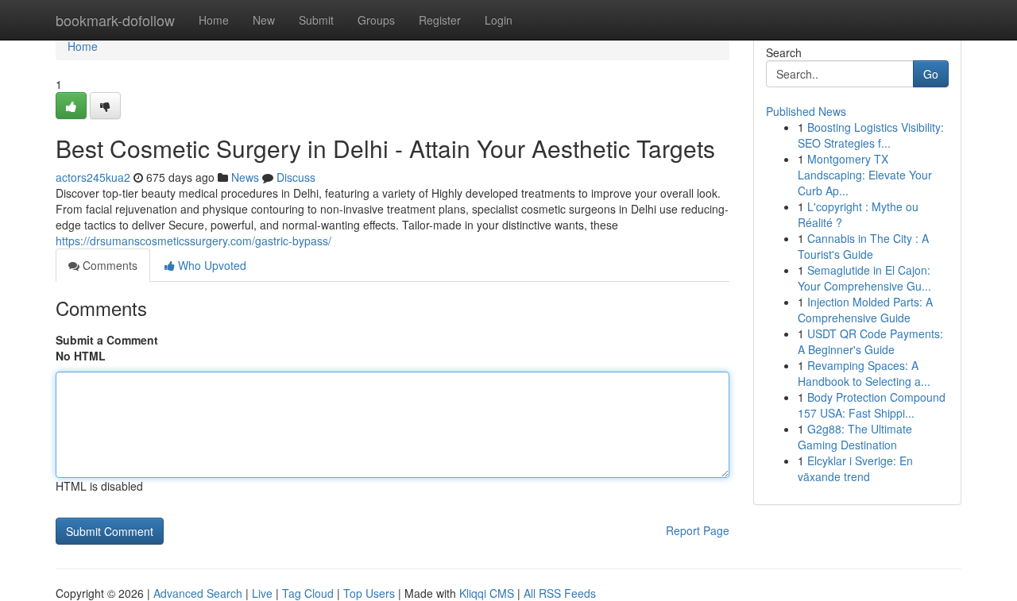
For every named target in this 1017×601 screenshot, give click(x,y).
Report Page (697, 530)
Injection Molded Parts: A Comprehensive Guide (865, 310)
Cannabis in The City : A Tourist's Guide (863, 246)
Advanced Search (197, 593)
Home (214, 20)
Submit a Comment (107, 340)
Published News (806, 111)
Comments (108, 265)
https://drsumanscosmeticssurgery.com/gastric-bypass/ (193, 240)
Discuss (295, 177)
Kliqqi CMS (486, 593)
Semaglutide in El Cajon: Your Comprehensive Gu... (864, 278)
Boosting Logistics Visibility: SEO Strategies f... (871, 135)
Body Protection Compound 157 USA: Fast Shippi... (871, 405)
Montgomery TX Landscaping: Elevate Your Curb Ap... (865, 174)
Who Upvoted (210, 265)
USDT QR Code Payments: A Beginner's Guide (870, 341)
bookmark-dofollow (115, 20)
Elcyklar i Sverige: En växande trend (855, 468)
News (245, 177)
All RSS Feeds (560, 593)
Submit (316, 20)
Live (262, 593)
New (264, 20)
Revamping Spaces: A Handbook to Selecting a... (864, 373)
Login (498, 20)
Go (930, 74)
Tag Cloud (308, 593)
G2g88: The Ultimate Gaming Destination (855, 437)
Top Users (369, 593)
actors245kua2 (93, 177)
